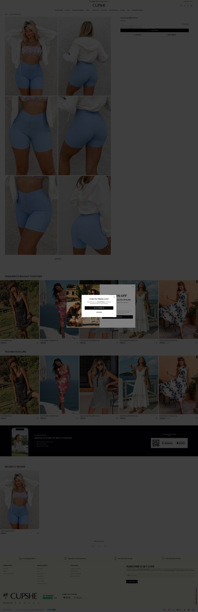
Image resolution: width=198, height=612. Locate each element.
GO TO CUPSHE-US (99, 308)
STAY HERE (99, 312)
